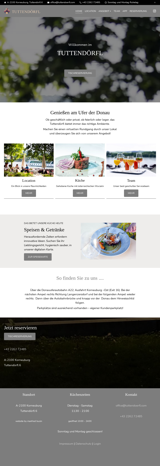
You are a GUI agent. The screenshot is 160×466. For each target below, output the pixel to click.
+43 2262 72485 (91, 2)
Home (79, 11)
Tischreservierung (20, 336)
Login (97, 444)
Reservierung (138, 11)
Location (90, 11)
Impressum (66, 444)
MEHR (29, 193)
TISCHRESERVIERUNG (80, 73)
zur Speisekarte (38, 256)
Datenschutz (84, 444)
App (124, 11)
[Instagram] (154, 11)
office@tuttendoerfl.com (62, 2)
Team (117, 11)
